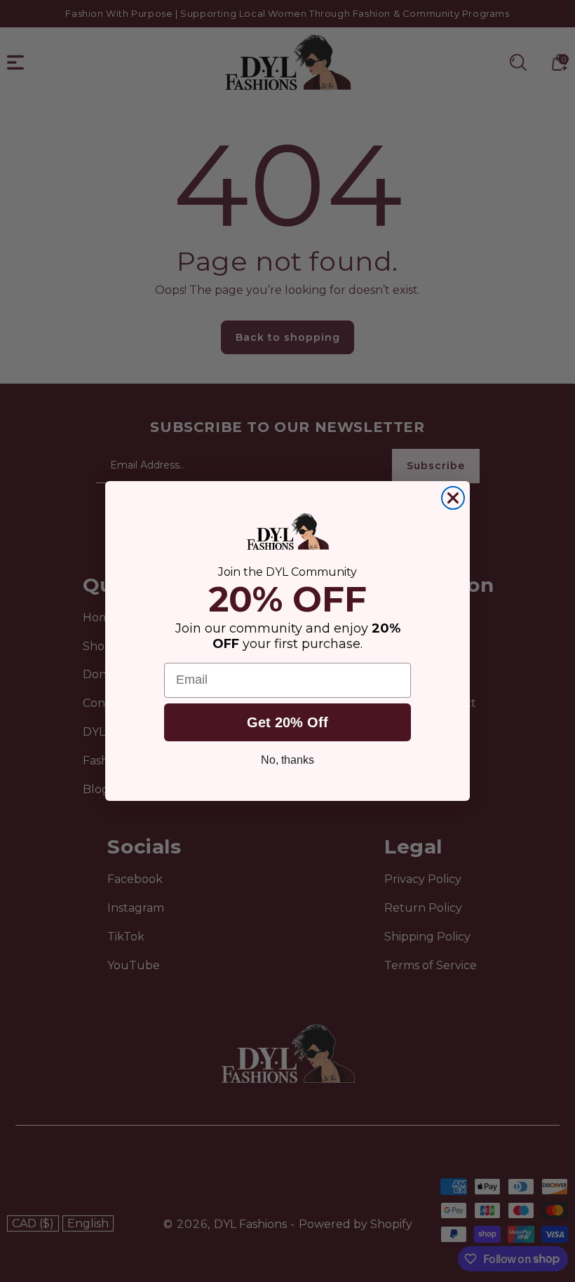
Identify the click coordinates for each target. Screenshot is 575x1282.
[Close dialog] (453, 498)
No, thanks (287, 760)
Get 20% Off (287, 722)
